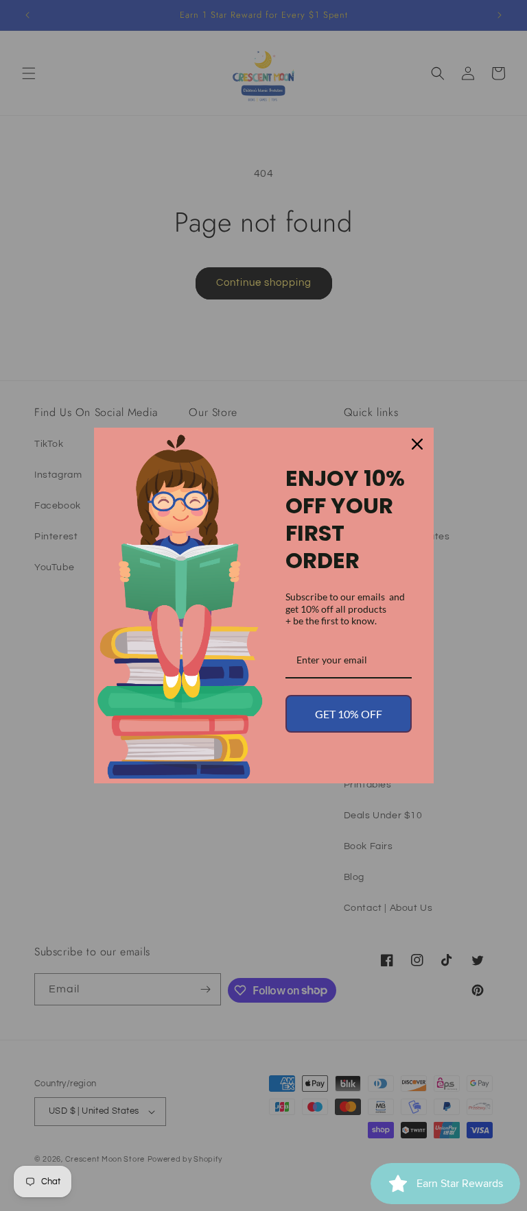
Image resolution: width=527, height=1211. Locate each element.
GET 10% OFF (348, 713)
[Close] (417, 444)
